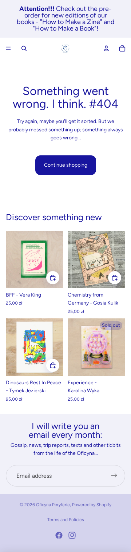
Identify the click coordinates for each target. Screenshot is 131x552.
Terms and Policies (65, 519)
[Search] (24, 48)
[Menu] (8, 48)
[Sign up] (114, 476)
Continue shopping (65, 165)
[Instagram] (72, 535)
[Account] (106, 48)
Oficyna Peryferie (53, 504)
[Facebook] (59, 535)
